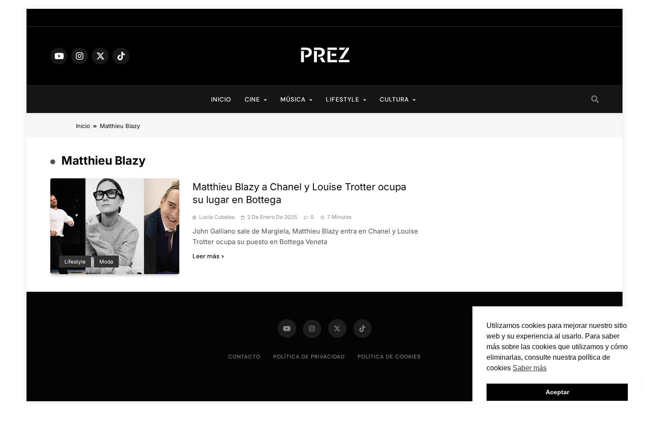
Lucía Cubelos (216, 217)
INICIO (221, 99)
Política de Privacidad (309, 356)
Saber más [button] (530, 368)
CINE (252, 99)
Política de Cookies (389, 356)
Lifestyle (75, 262)
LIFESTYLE (342, 99)
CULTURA (394, 99)
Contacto (244, 356)
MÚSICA (293, 99)
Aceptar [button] (557, 392)
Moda (106, 262)
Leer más (205, 256)
